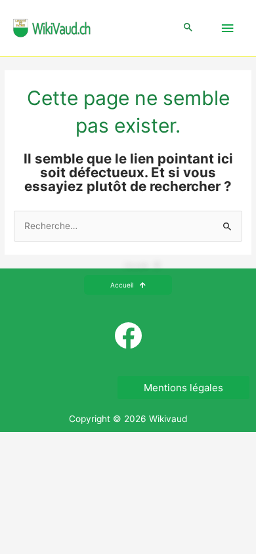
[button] (188, 28)
